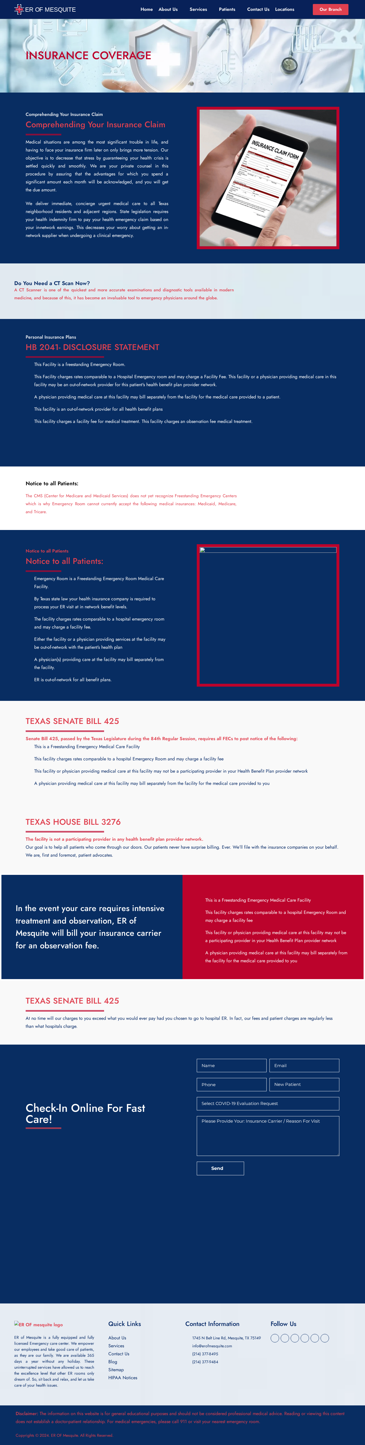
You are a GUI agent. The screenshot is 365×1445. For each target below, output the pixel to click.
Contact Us (258, 9)
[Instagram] (285, 1338)
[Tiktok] (315, 1338)
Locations (284, 9)
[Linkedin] (305, 1338)
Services (198, 9)
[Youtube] (325, 1338)
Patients (227, 9)
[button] (182, 1418)
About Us (168, 9)
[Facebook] (275, 1338)
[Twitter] (295, 1338)
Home (147, 9)
